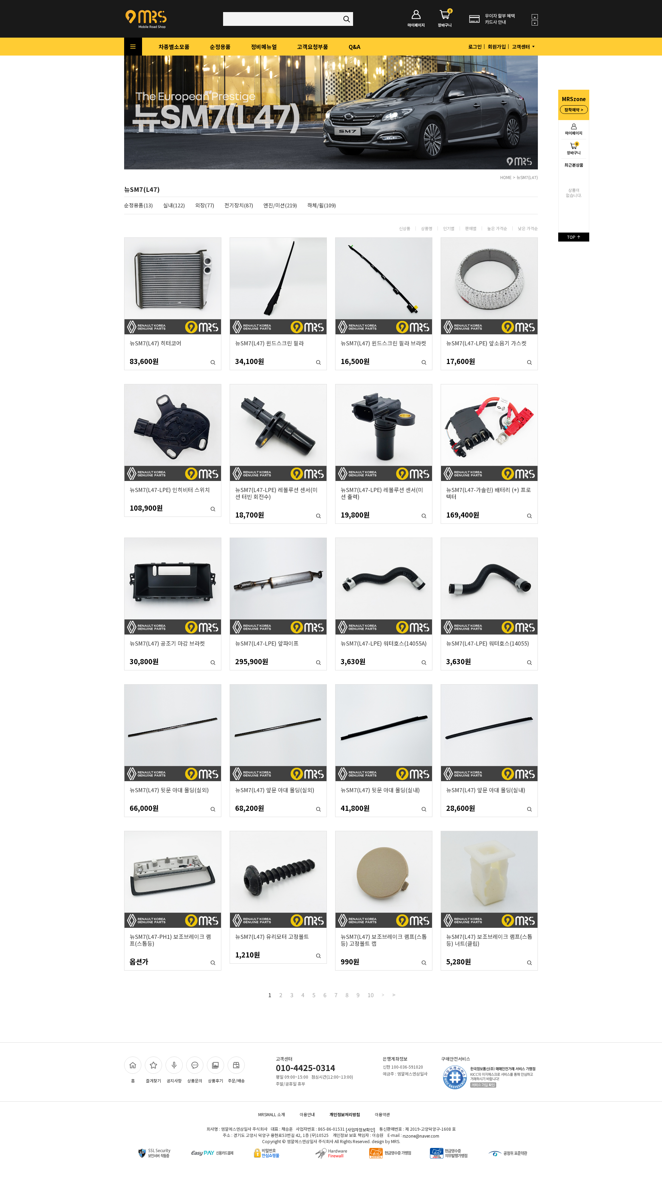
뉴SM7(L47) (527, 177)
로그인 (475, 46)
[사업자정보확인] (360, 1129)
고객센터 (521, 46)
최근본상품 (573, 165)
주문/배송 (236, 1080)
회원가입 (497, 46)
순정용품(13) (138, 205)
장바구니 (574, 148)
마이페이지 (573, 133)
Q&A (354, 46)
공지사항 (174, 1080)
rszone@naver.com (421, 1136)
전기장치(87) (238, 205)
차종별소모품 (174, 46)
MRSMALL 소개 (271, 1114)
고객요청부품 (312, 46)
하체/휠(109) (321, 205)
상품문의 (194, 1080)
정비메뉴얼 (264, 46)
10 (371, 995)
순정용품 (220, 46)
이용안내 (307, 1114)
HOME (506, 177)
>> (393, 995)
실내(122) (174, 205)
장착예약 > (573, 109)
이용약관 (382, 1114)
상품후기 (215, 1080)
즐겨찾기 (153, 1080)
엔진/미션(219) (280, 205)
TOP (571, 237)
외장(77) (204, 205)
